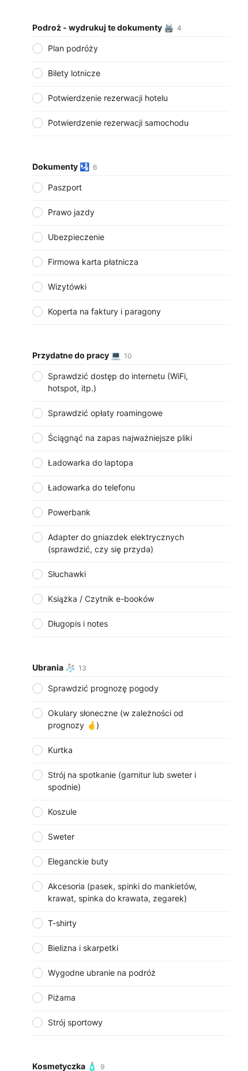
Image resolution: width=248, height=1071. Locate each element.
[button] (131, 82)
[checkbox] (37, 48)
